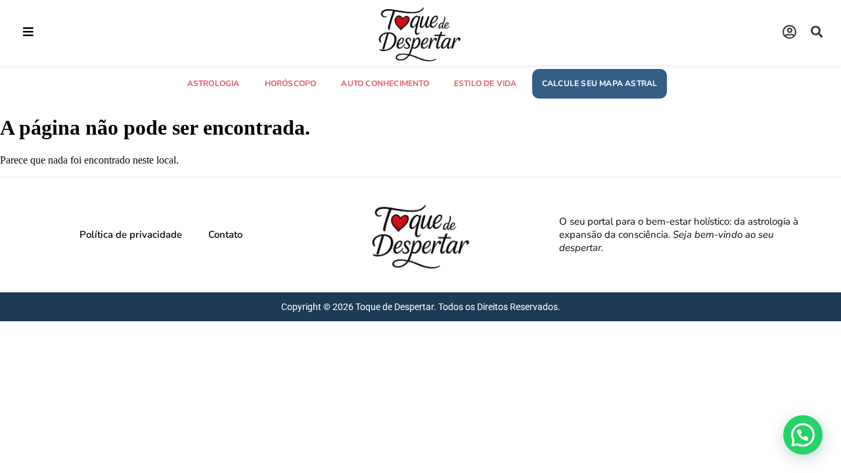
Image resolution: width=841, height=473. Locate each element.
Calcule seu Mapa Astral (600, 83)
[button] (27, 31)
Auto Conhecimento (384, 83)
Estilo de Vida (485, 83)
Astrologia (213, 83)
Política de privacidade (131, 234)
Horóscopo (291, 83)
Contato (225, 234)
